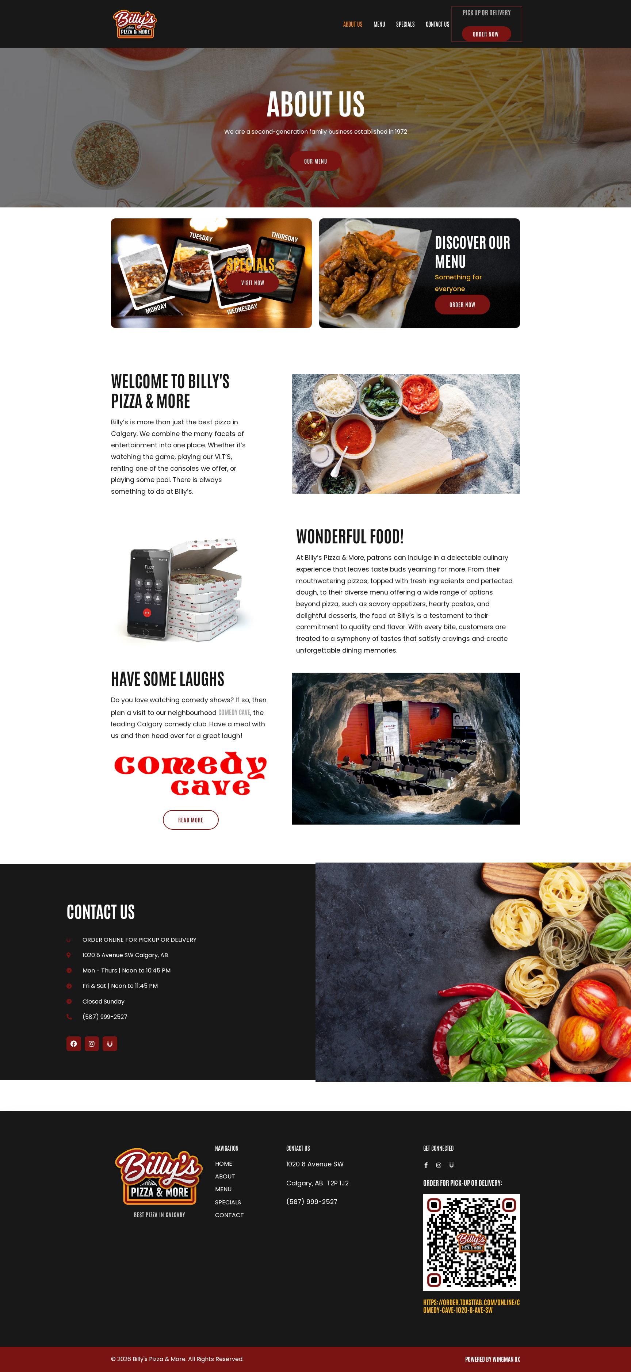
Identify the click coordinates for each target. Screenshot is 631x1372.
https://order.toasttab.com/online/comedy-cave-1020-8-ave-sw (471, 1306)
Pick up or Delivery (487, 12)
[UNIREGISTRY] (110, 1043)
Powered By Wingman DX (492, 1359)
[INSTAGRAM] (92, 1043)
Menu (379, 23)
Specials (405, 23)
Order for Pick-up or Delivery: (462, 1182)
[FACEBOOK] (73, 1043)
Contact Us (438, 23)
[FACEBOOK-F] (426, 1165)
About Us (353, 23)
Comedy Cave (234, 712)
